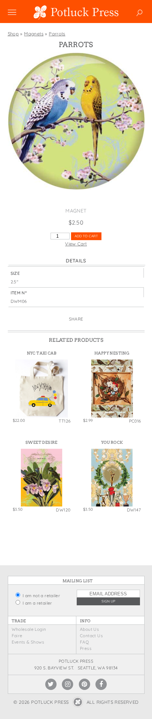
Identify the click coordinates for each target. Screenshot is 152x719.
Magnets (33, 33)
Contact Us (91, 635)
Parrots (57, 33)
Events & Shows (28, 642)
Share (76, 319)
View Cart (76, 244)
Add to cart (86, 236)
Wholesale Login (29, 629)
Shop (13, 33)
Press (86, 648)
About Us (89, 629)
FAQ (84, 642)
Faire (17, 635)
